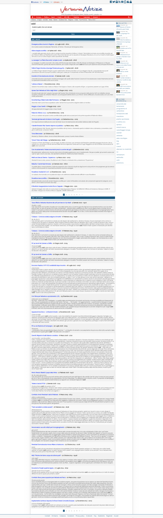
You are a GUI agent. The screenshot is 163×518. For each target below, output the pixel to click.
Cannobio (45, 19)
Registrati (109, 516)
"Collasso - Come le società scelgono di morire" (46, 217)
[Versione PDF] (125, 2)
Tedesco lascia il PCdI (38, 383)
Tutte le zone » (92, 19)
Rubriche (76, 17)
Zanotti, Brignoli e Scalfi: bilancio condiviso (45, 335)
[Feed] (119, 2)
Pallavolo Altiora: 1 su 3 (39, 113)
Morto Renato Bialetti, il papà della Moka (44, 372)
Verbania (33, 19)
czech (119, 146)
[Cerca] (129, 17)
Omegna (39, 19)
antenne (119, 135)
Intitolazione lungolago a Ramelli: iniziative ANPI (123, 57)
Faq (95, 516)
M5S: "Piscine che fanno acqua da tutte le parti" (46, 455)
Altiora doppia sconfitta (39, 50)
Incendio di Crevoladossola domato (43, 76)
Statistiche (101, 516)
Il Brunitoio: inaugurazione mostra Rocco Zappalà (47, 186)
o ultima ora (121, 122)
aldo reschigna (122, 138)
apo (118, 144)
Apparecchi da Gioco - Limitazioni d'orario (45, 312)
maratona (120, 116)
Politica (46, 17)
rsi (117, 152)
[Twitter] (114, 2)
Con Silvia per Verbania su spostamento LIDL (46, 296)
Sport (53, 17)
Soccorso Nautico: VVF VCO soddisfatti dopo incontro (49, 265)
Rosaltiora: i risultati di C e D (40, 172)
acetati (119, 133)
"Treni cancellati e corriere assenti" (42, 407)
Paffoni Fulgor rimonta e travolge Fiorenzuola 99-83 (48, 68)
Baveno (55, 19)
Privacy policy (80, 516)
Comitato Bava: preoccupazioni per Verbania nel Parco (49, 477)
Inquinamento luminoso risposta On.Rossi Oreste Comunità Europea (53, 501)
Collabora (63, 516)
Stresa (50, 19)
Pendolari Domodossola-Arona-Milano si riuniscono (48, 444)
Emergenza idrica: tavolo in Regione (43, 44)
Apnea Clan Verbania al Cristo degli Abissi (44, 90)
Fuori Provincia (83, 19)
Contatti (47, 516)
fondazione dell (122, 113)
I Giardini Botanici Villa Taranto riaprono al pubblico (47, 125)
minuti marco (121, 127)
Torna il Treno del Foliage (39, 140)
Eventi (59, 17)
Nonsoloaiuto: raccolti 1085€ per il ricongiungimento (48, 427)
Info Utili (66, 17)
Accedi (116, 516)
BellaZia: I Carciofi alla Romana (41, 164)
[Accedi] (131, 2)
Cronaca (38, 17)
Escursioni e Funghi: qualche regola (42, 468)
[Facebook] (111, 2)
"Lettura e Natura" (37, 84)
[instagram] (117, 2)
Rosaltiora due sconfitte (39, 178)
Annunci (95, 17)
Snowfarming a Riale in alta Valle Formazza (45, 100)
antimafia (120, 157)
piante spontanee (123, 119)
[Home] (33, 17)
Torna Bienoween (37, 133)
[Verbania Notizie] (81, 13)
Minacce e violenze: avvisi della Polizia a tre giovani (123, 65)
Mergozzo (70, 19)
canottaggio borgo (123, 130)
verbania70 (121, 155)
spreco (119, 124)
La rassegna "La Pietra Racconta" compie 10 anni (47, 60)
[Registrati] (127, 2)
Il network (89, 516)
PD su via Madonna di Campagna (42, 326)
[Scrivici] (122, 2)
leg (118, 141)
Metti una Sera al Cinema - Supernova (43, 157)
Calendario (86, 17)
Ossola (76, 19)
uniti (118, 160)
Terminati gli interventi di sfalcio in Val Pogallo (46, 119)
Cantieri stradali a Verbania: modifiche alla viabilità (123, 80)
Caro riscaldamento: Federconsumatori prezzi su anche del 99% (51, 149)
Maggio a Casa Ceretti (38, 106)
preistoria (120, 163)
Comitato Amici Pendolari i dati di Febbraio (45, 394)
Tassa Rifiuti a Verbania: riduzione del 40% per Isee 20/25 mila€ (51, 202)
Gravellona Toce (63, 19)
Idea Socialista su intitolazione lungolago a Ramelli (123, 42)
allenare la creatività (124, 149)
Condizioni (70, 516)
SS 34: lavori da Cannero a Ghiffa (42, 243)
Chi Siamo (55, 516)
